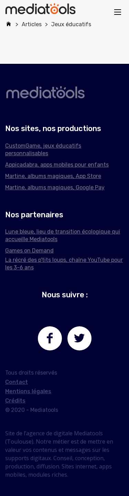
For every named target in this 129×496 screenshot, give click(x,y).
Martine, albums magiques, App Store (53, 176)
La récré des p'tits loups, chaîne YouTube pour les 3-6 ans (64, 264)
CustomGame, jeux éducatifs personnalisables (43, 149)
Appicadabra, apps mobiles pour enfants (57, 164)
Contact (16, 382)
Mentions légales (28, 391)
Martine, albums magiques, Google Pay (55, 187)
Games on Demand (29, 250)
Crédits (15, 400)
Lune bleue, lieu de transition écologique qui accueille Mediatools (62, 235)
